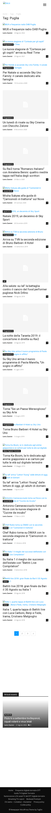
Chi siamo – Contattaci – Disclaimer (18, 802)
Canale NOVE (8, 191)
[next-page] (33, 633)
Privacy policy (39, 802)
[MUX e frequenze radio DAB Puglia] (25, 24)
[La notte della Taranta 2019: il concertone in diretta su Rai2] (25, 318)
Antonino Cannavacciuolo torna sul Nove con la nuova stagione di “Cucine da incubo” (25, 509)
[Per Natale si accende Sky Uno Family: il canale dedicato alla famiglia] (25, 66)
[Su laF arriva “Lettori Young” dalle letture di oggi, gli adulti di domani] (25, 476)
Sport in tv (7, 211)
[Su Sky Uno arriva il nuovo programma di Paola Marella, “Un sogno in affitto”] (25, 353)
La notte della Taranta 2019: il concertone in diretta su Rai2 (21, 337)
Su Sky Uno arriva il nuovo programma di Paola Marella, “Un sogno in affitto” (23, 362)
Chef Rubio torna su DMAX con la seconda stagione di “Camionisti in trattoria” (25, 536)
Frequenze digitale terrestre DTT (27, 790)
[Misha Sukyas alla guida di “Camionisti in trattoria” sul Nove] (25, 189)
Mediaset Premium (33, 799)
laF (4, 281)
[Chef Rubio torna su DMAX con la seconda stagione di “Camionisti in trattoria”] (25, 526)
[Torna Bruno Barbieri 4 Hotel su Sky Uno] (25, 424)
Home (5, 14)
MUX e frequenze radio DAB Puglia (25, 29)
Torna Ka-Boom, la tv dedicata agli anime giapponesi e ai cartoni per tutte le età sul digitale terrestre (24, 459)
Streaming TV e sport (16, 799)
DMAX (6, 528)
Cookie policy (25, 805)
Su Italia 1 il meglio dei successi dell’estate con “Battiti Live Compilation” (23, 563)
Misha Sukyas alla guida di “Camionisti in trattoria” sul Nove (23, 197)
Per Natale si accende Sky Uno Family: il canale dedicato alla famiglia (22, 76)
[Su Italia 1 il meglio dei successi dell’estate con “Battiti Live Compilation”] (25, 553)
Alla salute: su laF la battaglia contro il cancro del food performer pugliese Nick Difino (25, 289)
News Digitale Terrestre (12, 451)
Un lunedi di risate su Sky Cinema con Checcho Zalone (23, 124)
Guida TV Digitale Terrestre (24, 793)
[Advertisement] (25, 666)
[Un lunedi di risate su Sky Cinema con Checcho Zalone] (25, 104)
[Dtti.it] (18, 5)
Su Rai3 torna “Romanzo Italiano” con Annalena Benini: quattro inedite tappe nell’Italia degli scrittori (25, 172)
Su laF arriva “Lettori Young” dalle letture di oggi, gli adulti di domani (24, 484)
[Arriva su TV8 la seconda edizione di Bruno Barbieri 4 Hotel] (25, 233)
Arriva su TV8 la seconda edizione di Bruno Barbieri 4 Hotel (24, 241)
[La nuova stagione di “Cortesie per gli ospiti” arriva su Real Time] (25, 43)
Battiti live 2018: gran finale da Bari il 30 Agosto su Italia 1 (25, 588)
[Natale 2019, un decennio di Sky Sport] (25, 211)
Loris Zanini (7, 33)
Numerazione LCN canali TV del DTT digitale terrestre (24, 796)
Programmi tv (8, 44)
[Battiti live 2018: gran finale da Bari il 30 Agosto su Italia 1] (25, 580)
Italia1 (6, 555)
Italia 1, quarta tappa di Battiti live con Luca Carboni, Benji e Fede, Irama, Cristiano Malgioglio (24, 613)
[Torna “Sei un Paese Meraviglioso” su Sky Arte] (25, 391)
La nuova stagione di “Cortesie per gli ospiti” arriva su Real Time (24, 51)
